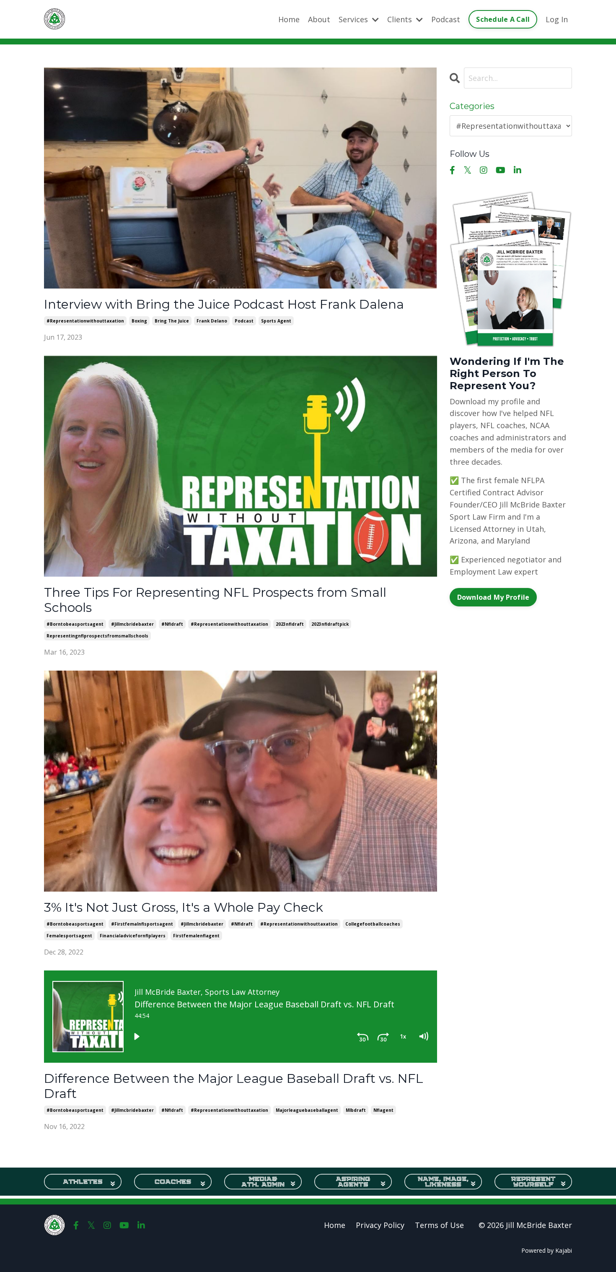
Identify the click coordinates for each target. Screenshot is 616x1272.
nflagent (383, 1110)
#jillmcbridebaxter (132, 624)
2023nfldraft (290, 624)
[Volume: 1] (423, 1036)
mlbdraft (356, 1110)
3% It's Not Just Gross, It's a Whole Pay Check (183, 907)
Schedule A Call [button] (503, 19)
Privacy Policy (380, 1225)
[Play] (137, 1036)
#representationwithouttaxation (85, 321)
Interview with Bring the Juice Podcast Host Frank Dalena (224, 304)
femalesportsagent (69, 936)
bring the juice (172, 321)
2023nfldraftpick (330, 624)
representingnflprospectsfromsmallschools (97, 636)
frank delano (212, 321)
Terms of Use (439, 1225)
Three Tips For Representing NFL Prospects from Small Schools (215, 600)
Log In (557, 19)
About (319, 19)
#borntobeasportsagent (75, 624)
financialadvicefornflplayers (133, 936)
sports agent (276, 321)
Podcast (445, 19)
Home (289, 19)
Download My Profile (493, 597)
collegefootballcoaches (372, 924)
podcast (244, 321)
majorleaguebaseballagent (307, 1110)
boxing (139, 321)
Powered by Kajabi (546, 1250)
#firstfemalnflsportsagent (142, 924)
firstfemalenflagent (196, 936)
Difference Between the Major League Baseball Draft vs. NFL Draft (233, 1086)
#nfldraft (172, 624)
